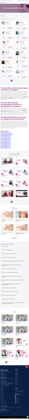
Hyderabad (16, 376)
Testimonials (2, 396)
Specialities (2, 390)
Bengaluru (16, 370)
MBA (1, 397)
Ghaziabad (16, 374)
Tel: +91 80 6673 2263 (4, 380)
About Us (2, 389)
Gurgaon (16, 375)
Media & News (3, 399)
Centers (2, 393)
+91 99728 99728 (3, 375)
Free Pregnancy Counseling (19, 390)
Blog (1, 394)
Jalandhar (16, 377)
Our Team (2, 395)
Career (16, 392)
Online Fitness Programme (19, 391)
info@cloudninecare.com (4, 374)
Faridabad (16, 373)
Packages (2, 392)
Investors (16, 389)
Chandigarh (17, 371)
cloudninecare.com (13, 417)
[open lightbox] (7, 160)
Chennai (16, 372)
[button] (27, 2)
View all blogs (14, 238)
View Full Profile (4, 27)
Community (2, 391)
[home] (7, 2)
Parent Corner (3, 398)
